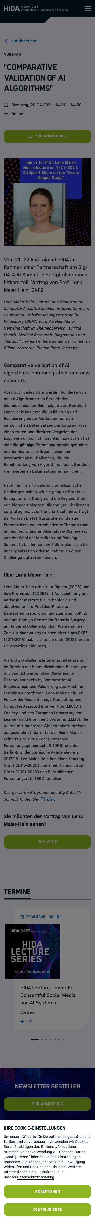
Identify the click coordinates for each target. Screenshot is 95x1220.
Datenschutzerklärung (35, 1177)
